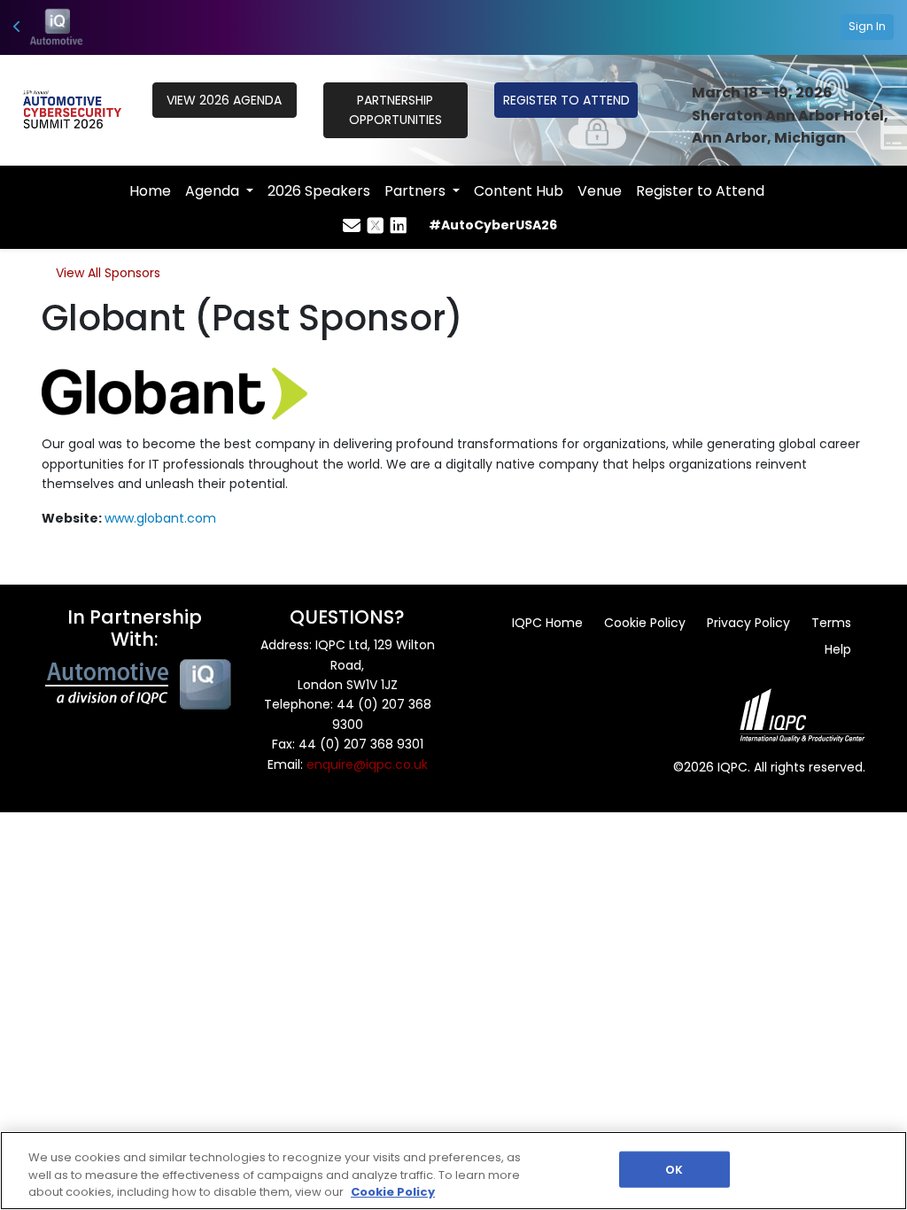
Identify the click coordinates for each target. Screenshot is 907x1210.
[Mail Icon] (351, 226)
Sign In (867, 26)
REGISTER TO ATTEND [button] (566, 100)
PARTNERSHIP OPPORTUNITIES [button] (395, 109)
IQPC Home (547, 623)
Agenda (214, 191)
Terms (831, 623)
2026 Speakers (318, 191)
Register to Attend (700, 191)
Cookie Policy (645, 623)
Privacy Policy (748, 623)
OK (674, 1168)
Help (838, 649)
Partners (416, 191)
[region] (453, 1170)
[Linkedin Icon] (399, 226)
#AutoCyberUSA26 (493, 225)
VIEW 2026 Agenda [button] (224, 100)
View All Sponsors (108, 273)
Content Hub (518, 191)
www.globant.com (160, 518)
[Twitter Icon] (376, 226)
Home (150, 191)
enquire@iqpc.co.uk (367, 764)
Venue (600, 191)
